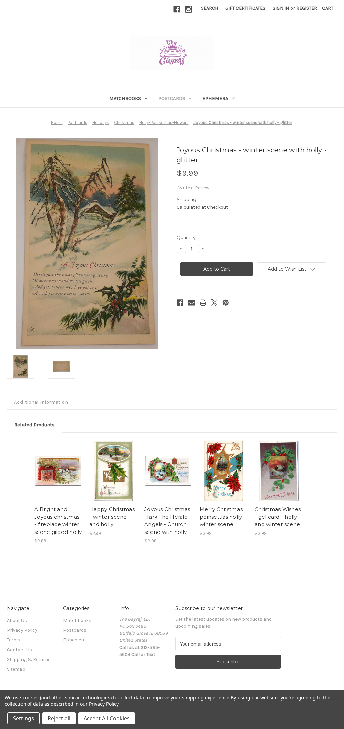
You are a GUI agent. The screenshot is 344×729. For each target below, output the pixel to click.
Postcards (171, 98)
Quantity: (187, 237)
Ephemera (215, 98)
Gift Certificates (245, 8)
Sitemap (16, 669)
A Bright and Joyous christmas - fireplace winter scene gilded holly (58, 520)
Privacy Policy (22, 630)
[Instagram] (188, 9)
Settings (23, 718)
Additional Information (41, 402)
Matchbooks (125, 98)
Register (306, 8)
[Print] (203, 302)
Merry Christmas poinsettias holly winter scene (221, 516)
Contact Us (19, 650)
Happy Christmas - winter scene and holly (112, 516)
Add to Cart (58, 470)
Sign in (281, 8)
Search (209, 8)
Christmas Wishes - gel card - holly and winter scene (278, 516)
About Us (17, 620)
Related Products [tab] (34, 425)
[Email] (191, 302)
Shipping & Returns (29, 659)
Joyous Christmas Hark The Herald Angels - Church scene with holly (167, 520)
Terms (13, 640)
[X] (214, 302)
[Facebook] (176, 9)
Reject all (59, 718)
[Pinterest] (225, 302)
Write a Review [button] (193, 188)
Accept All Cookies (107, 718)
